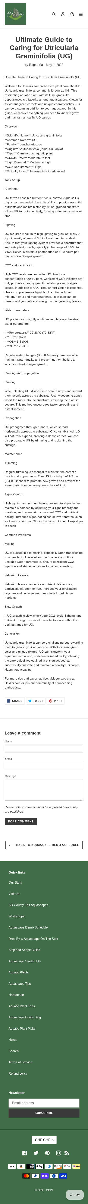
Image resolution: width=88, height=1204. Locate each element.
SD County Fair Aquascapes (28, 905)
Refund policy (18, 1073)
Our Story (15, 882)
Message (10, 776)
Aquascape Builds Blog (25, 1017)
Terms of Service (20, 1062)
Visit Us (14, 894)
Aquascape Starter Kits (25, 961)
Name (8, 741)
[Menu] (80, 14)
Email (8, 758)
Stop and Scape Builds (24, 950)
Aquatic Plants (19, 972)
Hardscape (16, 995)
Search (14, 1051)
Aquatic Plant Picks (22, 1028)
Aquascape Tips (20, 983)
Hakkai (49, 1190)
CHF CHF (42, 1140)
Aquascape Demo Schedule (28, 927)
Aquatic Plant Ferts (22, 1006)
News (13, 1039)
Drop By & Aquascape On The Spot (33, 938)
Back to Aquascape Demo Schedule (47, 845)
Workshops (17, 916)
